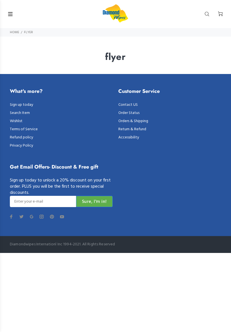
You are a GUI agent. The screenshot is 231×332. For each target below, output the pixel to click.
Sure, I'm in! (94, 201)
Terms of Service (24, 129)
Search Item (20, 113)
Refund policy (21, 137)
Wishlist (16, 121)
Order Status (128, 113)
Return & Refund (132, 129)
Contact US (128, 105)
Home (14, 32)
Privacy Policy (21, 145)
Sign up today (21, 105)
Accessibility (128, 137)
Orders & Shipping (133, 121)
